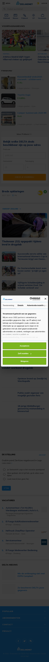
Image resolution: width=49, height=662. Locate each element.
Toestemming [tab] (8, 305)
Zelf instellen (23, 353)
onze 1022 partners (16, 317)
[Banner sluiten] (45, 299)
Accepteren (24, 346)
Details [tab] (20, 305)
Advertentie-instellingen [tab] (37, 305)
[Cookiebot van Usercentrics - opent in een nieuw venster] (30, 298)
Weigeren (24, 361)
